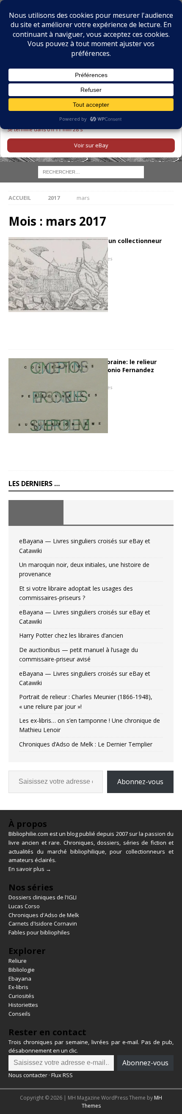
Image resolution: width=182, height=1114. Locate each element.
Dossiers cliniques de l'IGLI (42, 897)
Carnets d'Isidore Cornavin (42, 923)
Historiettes (23, 1005)
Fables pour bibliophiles (39, 932)
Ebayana (19, 978)
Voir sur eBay (91, 145)
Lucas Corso (24, 906)
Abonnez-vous (140, 781)
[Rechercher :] (91, 172)
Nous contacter (27, 1075)
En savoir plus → (29, 869)
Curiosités (21, 996)
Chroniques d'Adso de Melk (43, 915)
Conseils (19, 1013)
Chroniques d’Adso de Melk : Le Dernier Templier (85, 744)
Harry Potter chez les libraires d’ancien (71, 635)
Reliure (17, 961)
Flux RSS (62, 1075)
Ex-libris (18, 987)
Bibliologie (21, 969)
